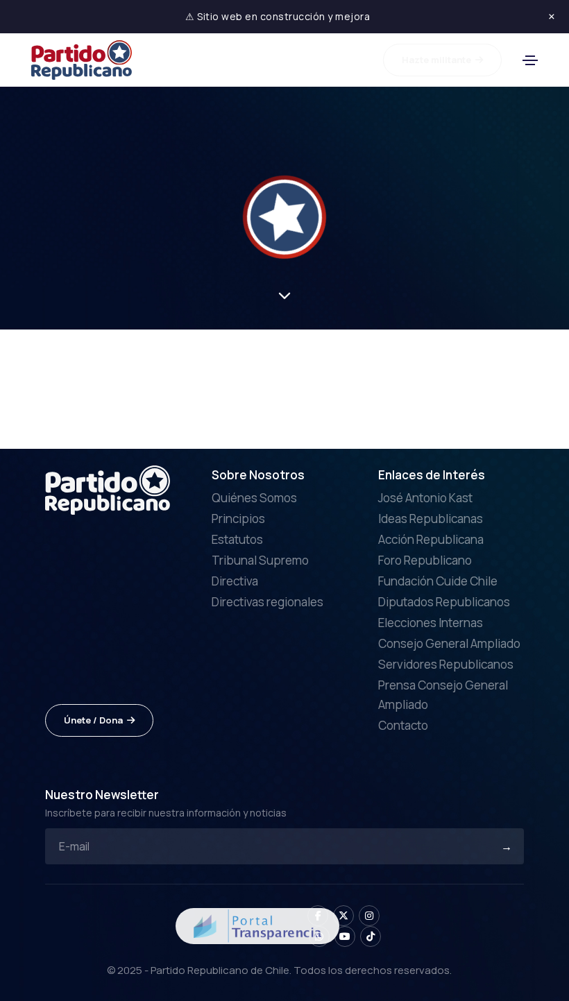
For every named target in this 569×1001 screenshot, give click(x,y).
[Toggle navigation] (530, 60)
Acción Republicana (431, 539)
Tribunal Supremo (260, 560)
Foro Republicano (425, 560)
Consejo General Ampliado (449, 643)
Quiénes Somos (254, 498)
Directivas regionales (267, 602)
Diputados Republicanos (444, 602)
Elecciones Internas (430, 623)
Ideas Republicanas (430, 519)
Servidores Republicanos (445, 664)
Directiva (235, 581)
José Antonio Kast (425, 498)
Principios (238, 519)
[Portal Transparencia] (257, 924)
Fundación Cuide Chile (438, 581)
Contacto (403, 725)
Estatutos (237, 539)
